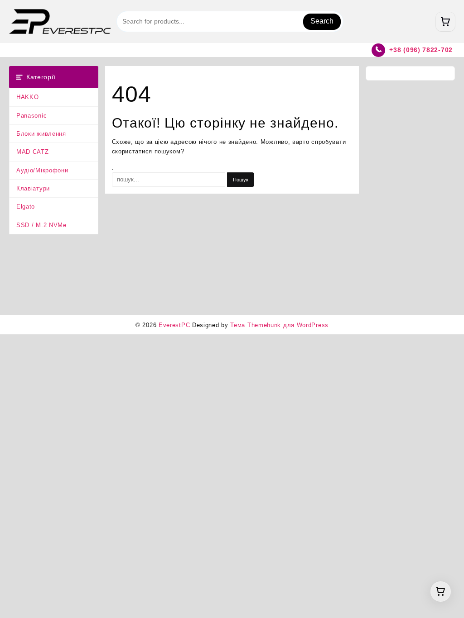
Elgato (25, 206)
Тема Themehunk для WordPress (279, 325)
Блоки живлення (41, 133)
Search (322, 21)
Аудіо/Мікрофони (42, 170)
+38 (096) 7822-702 (421, 49)
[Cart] (445, 21)
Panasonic (31, 115)
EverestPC (174, 325)
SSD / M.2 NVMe (41, 225)
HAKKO (27, 97)
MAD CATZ (32, 151)
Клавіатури (33, 188)
